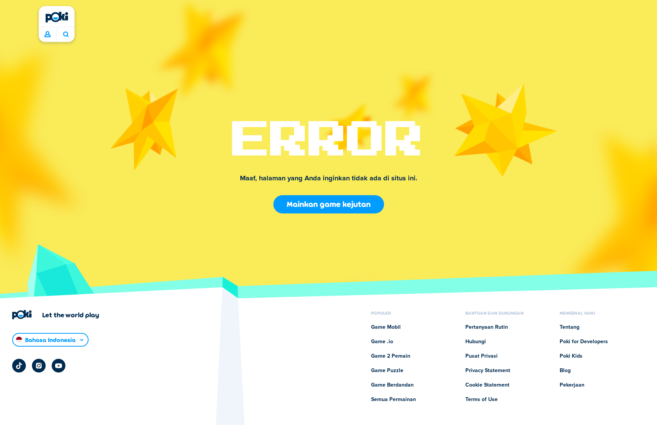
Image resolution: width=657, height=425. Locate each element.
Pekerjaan (572, 385)
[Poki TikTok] (19, 365)
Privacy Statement (487, 370)
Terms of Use (481, 399)
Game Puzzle (387, 370)
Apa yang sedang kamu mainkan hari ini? (66, 34)
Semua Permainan (393, 399)
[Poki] (56, 17)
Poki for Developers (584, 341)
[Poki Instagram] (39, 365)
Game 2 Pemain (390, 356)
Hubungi (475, 341)
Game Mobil (386, 327)
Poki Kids (571, 356)
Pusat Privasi (481, 356)
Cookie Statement (487, 385)
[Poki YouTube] (58, 365)
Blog (565, 370)
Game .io (382, 341)
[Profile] (47, 34)
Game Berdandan (392, 385)
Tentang (569, 327)
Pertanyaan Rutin (486, 327)
